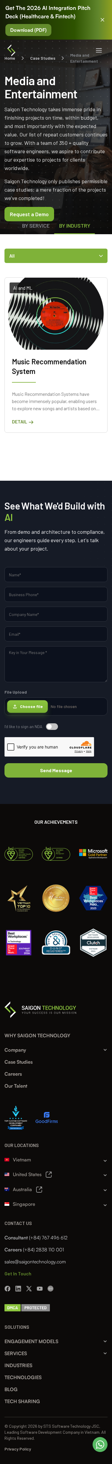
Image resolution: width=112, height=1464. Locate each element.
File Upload (40, 699)
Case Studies (18, 1062)
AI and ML (22, 288)
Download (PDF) (28, 30)
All (12, 255)
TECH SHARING (22, 1401)
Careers (13, 1074)
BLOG (11, 1389)
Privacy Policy (17, 1448)
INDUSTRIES (18, 1365)
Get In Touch (17, 1273)
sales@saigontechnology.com (35, 1262)
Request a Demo (29, 214)
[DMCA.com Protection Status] (27, 1307)
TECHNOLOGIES (23, 1377)
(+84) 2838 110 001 (43, 1250)
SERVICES (15, 1353)
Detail (20, 421)
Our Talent (15, 1086)
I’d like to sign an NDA (23, 726)
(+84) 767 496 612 (48, 1238)
